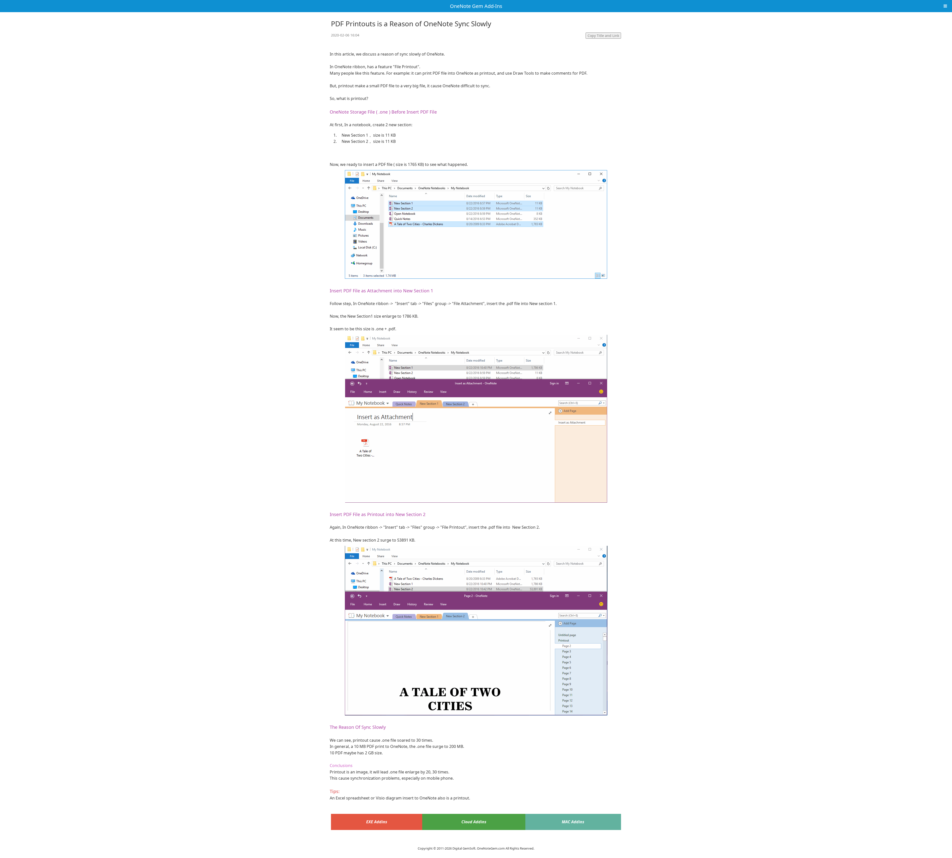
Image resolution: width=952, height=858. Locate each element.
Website (476, 842)
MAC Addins (573, 822)
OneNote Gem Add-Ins (476, 6)
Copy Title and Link (603, 35)
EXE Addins (376, 822)
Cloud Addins (473, 822)
